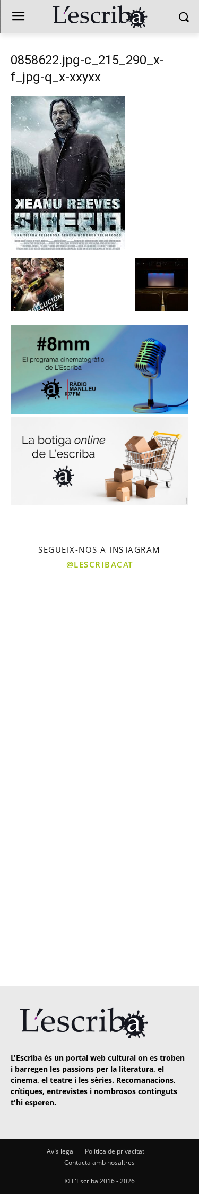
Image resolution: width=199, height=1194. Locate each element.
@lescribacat (99, 564)
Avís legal (61, 1151)
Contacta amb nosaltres (99, 1162)
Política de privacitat (114, 1151)
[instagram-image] (48, 625)
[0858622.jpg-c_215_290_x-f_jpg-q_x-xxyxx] (68, 246)
